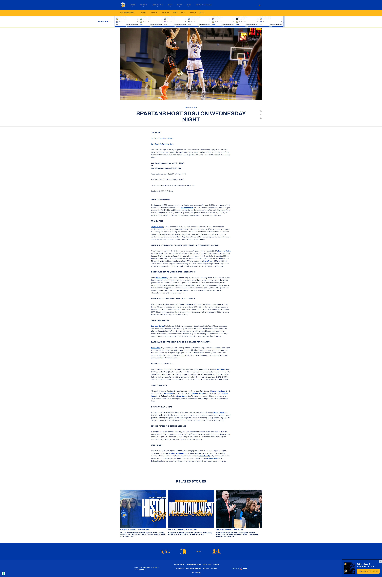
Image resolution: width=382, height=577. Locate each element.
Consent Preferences (193, 564)
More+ (201, 13)
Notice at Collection (210, 568)
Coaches (154, 13)
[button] (284, 21)
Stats (175, 13)
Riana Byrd (163, 215)
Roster (143, 13)
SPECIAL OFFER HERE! (369, 571)
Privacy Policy (179, 564)
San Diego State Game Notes (162, 144)
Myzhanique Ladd (217, 391)
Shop (189, 5)
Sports (132, 5)
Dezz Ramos (161, 278)
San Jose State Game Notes (162, 138)
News (183, 13)
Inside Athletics (157, 5)
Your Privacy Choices (193, 568)
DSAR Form (180, 568)
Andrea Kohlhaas (176, 453)
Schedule (165, 13)
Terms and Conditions (211, 564)
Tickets (179, 5)
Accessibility (196, 573)
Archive (193, 13)
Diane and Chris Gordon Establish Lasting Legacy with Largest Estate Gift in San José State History (142, 534)
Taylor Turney (157, 227)
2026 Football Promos (203, 5)
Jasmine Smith (187, 208)
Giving (170, 5)
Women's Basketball (128, 530)
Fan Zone (143, 5)
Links (127, 26)
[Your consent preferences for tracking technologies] (3, 573)
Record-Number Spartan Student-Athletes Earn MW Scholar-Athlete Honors (190, 534)
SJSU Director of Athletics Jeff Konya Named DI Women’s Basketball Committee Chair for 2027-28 (237, 534)
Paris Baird (155, 348)
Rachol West (212, 458)
